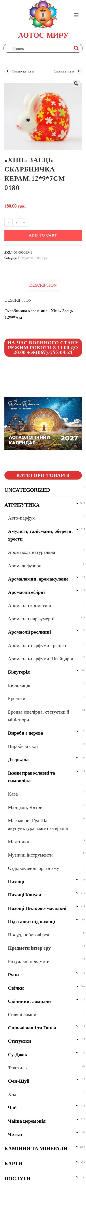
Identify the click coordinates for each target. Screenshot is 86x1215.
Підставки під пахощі (31, 921)
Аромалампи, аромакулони (38, 579)
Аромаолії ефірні (26, 592)
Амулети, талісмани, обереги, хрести (40, 535)
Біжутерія (19, 672)
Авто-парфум (22, 518)
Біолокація (19, 685)
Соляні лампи (22, 1014)
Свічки (16, 988)
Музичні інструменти (30, 855)
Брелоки (16, 698)
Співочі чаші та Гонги (32, 1028)
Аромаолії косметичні (31, 605)
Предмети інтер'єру (32, 257)
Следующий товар (64, 71)
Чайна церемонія (27, 1121)
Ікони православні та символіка (31, 777)
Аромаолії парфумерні (31, 619)
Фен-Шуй (19, 1081)
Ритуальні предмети (29, 961)
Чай (12, 1107)
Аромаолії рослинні (29, 632)
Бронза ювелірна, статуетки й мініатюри (38, 716)
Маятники (18, 842)
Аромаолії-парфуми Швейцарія (40, 659)
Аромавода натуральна (31, 552)
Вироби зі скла (23, 746)
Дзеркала (18, 759)
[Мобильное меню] (76, 15)
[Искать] (76, 48)
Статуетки (19, 1041)
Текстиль (17, 1068)
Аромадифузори (24, 566)
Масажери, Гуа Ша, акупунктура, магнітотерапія (38, 824)
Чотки (15, 1134)
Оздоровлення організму (33, 868)
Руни (13, 975)
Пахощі (16, 881)
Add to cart (43, 235)
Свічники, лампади (29, 1001)
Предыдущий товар (23, 71)
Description (43, 285)
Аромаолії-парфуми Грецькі (37, 645)
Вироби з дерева (25, 733)
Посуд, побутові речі (29, 935)
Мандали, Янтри (25, 807)
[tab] (43, 285)
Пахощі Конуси (24, 895)
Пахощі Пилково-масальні (37, 908)
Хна (12, 1094)
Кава (13, 794)
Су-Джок (17, 1054)
